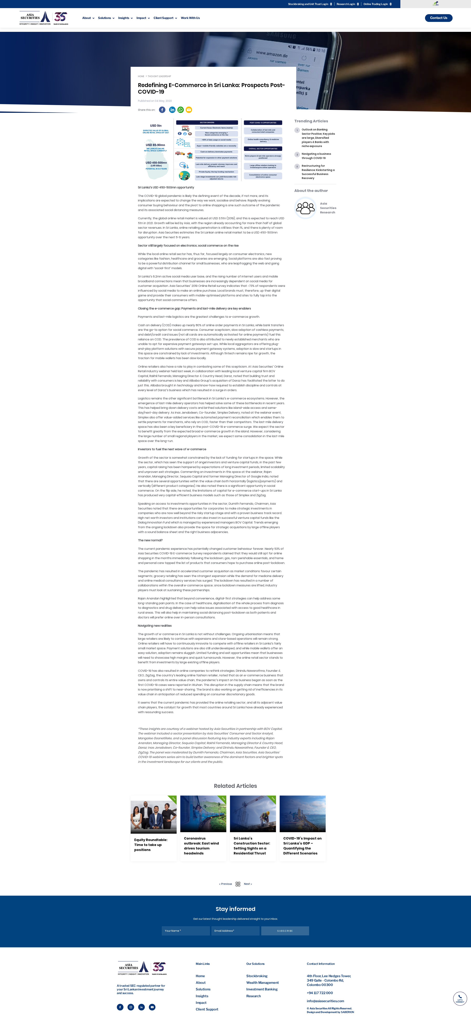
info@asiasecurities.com (325, 1001)
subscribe (285, 930)
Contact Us (438, 18)
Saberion (347, 1012)
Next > (248, 884)
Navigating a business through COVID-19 (316, 156)
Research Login (346, 4)
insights (123, 18)
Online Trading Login (376, 4)
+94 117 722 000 (320, 993)
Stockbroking (257, 976)
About (201, 983)
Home (141, 76)
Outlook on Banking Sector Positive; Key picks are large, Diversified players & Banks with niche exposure (318, 138)
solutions (104, 18)
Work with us (190, 18)
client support (163, 18)
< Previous (225, 884)
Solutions (203, 989)
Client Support (207, 1009)
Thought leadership (159, 76)
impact (141, 18)
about (86, 18)
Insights (202, 996)
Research (253, 996)
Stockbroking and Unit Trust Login (308, 4)
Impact (201, 1003)
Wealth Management (262, 983)
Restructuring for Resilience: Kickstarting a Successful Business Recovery (318, 172)
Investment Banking (262, 989)
